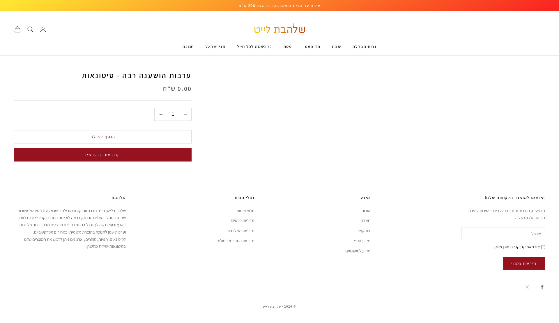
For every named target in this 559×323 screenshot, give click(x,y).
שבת (336, 46)
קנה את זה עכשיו (102, 154)
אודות (365, 210)
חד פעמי (311, 46)
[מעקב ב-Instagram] (527, 287)
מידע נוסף (362, 240)
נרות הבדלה (364, 46)
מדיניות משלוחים (241, 230)
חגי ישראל (215, 46)
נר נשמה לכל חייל (254, 46)
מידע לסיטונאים (357, 251)
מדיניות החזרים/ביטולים (235, 240)
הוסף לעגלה (103, 136)
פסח (288, 46)
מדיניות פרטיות (242, 220)
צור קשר (363, 230)
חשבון (365, 220)
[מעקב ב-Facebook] (542, 287)
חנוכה (188, 46)
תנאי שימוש (245, 210)
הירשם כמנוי (524, 263)
